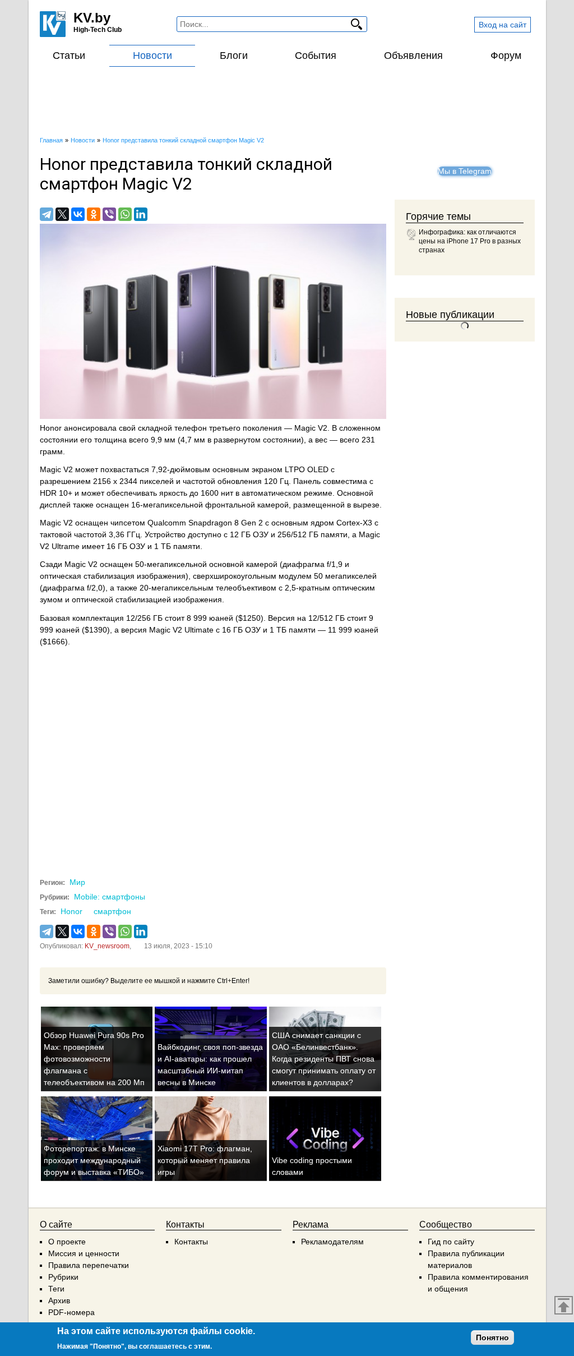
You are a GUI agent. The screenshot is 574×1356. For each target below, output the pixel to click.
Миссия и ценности (83, 1253)
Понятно (492, 1337)
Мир (77, 882)
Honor (71, 911)
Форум (505, 55)
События (315, 55)
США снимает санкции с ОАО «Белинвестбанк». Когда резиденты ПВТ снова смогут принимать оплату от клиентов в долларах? (324, 1059)
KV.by (91, 17)
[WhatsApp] (125, 214)
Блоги (234, 55)
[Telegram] (46, 214)
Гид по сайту (451, 1241)
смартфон (112, 911)
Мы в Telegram (465, 171)
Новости (152, 55)
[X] (62, 214)
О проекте (67, 1241)
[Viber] (109, 214)
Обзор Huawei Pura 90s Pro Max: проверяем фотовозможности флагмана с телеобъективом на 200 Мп (94, 1059)
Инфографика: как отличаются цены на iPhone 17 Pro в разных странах (470, 241)
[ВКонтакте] (78, 214)
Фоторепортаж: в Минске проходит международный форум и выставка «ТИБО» (94, 1160)
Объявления (413, 55)
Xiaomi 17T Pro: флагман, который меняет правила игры (205, 1160)
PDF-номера (71, 1312)
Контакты (191, 1241)
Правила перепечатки (88, 1265)
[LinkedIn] (140, 214)
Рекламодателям (332, 1241)
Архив (59, 1300)
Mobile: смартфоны (109, 896)
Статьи (69, 55)
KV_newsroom (107, 946)
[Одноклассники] (93, 214)
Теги (56, 1288)
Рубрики (63, 1276)
